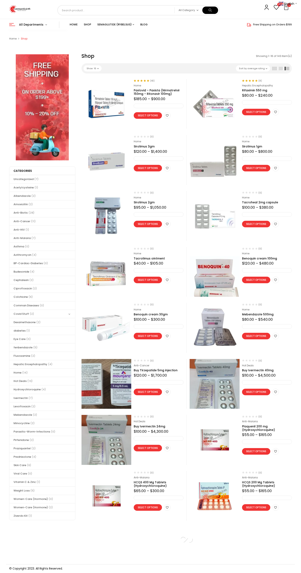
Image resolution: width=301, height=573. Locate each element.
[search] (210, 10)
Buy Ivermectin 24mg (149, 426)
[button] (287, 8)
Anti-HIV (21, 230)
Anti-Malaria (25, 238)
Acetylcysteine (26, 187)
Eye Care (22, 339)
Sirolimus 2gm (144, 202)
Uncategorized (26, 179)
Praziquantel (25, 448)
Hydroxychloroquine (30, 389)
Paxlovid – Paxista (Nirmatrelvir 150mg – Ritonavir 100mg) (157, 92)
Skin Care (22, 465)
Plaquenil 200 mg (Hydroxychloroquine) (258, 428)
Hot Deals (23, 381)
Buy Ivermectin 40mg (258, 370)
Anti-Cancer (25, 221)
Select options (148, 115)
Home (13, 38)
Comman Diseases (29, 305)
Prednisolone (25, 457)
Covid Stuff (24, 314)
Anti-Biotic (24, 213)
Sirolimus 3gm (144, 146)
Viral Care (23, 474)
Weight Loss (24, 491)
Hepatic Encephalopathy (33, 364)
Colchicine (23, 297)
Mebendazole (25, 415)
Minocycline (24, 423)
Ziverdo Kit (23, 516)
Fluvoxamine (24, 356)
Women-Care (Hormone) (33, 499)
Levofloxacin (24, 406)
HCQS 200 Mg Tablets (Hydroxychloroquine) (258, 484)
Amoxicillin (23, 204)
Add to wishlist (167, 115)
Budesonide (24, 272)
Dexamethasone (27, 322)
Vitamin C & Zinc (27, 482)
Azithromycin (25, 255)
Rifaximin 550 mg (254, 90)
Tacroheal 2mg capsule (260, 202)
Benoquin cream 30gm (151, 314)
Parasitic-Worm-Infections (34, 432)
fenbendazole (25, 347)
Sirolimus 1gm (252, 146)
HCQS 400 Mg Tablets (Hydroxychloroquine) (150, 484)
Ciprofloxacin (25, 288)
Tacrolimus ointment (149, 258)
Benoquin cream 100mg (259, 258)
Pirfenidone (24, 440)
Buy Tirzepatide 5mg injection (156, 370)
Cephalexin (24, 280)
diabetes (22, 331)
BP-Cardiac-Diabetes (31, 263)
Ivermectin (23, 398)
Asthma (21, 246)
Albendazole (25, 196)
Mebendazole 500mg (258, 314)
